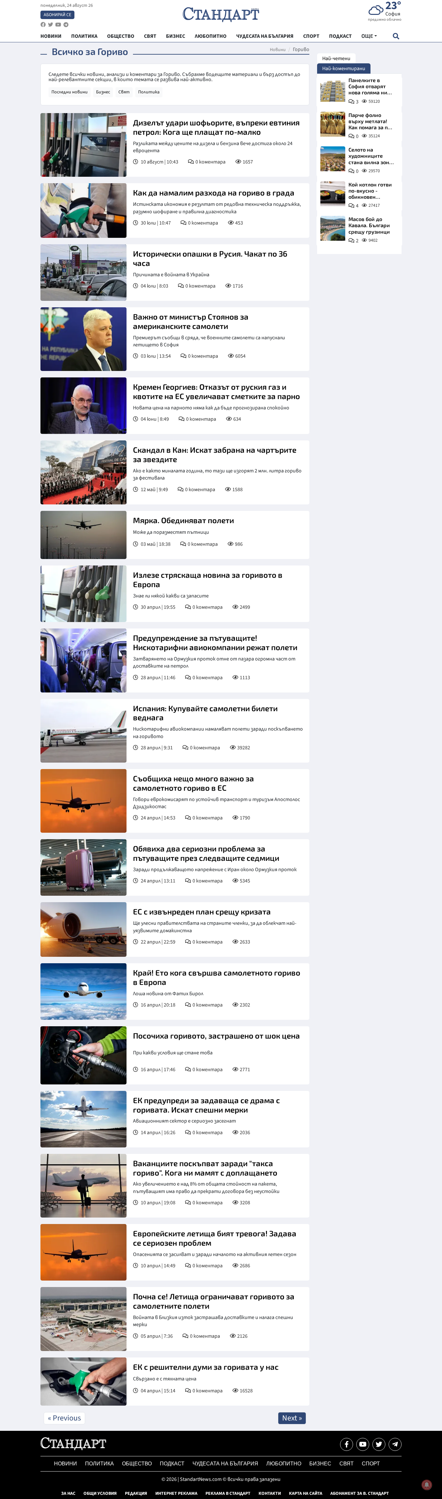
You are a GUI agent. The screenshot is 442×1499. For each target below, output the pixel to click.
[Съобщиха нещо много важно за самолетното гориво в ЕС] (83, 801)
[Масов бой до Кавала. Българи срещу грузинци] (332, 228)
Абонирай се (57, 15)
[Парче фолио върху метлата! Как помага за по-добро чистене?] (332, 124)
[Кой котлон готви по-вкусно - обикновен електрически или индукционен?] (332, 193)
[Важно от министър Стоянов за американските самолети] (83, 339)
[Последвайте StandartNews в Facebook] (43, 24)
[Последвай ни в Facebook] (346, 1444)
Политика (149, 92)
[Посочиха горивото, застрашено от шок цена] (83, 1055)
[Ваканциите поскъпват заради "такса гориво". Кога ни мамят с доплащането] (83, 1186)
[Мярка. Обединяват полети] (83, 535)
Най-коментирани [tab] (343, 68)
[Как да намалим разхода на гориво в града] (83, 210)
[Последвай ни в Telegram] (395, 1444)
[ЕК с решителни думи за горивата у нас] (83, 1381)
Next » (292, 1418)
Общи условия (100, 1493)
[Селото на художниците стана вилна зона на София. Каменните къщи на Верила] (332, 158)
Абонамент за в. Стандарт (359, 1493)
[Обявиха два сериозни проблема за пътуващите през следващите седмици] (83, 867)
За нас (68, 1493)
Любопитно (283, 1463)
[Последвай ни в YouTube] (362, 1444)
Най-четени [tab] (336, 58)
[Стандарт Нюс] (73, 1448)
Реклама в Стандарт (227, 1493)
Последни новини (69, 92)
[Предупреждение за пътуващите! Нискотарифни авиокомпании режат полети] (83, 660)
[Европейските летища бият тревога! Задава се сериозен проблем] (83, 1252)
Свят (124, 92)
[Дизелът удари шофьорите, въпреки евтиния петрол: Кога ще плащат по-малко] (83, 145)
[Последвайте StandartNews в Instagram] (50, 24)
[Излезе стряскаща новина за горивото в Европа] (83, 593)
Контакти (270, 1493)
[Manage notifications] (427, 1485)
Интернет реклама (176, 1493)
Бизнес (103, 92)
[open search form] (396, 36)
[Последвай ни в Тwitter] (378, 1444)
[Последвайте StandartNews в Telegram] (66, 24)
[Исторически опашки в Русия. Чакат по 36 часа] (83, 272)
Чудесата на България (225, 1463)
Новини (278, 50)
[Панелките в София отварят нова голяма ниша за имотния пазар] (332, 89)
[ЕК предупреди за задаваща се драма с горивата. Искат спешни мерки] (83, 1119)
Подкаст (172, 1463)
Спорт (371, 1463)
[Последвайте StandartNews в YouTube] (58, 24)
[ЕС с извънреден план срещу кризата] (83, 929)
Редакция (136, 1493)
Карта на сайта (305, 1493)
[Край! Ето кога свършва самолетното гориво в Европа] (83, 991)
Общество (137, 1463)
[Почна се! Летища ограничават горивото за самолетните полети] (83, 1319)
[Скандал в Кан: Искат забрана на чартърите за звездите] (83, 472)
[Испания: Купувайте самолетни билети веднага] (83, 731)
